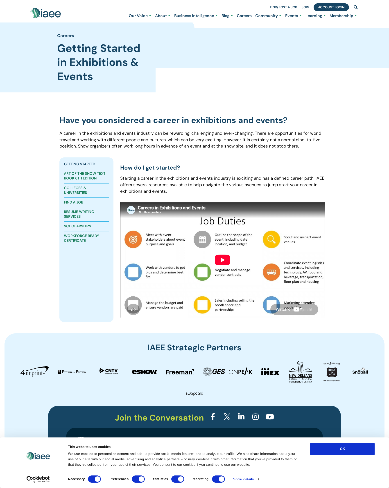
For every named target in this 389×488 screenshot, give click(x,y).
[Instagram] (255, 416)
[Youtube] (270, 416)
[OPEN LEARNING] (324, 16)
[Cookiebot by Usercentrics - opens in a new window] (38, 479)
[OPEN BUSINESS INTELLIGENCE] (216, 16)
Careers (65, 35)
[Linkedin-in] (241, 416)
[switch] (138, 479)
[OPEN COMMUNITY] (280, 16)
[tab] (86, 164)
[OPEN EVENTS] (300, 16)
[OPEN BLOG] (232, 16)
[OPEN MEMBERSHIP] (355, 16)
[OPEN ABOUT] (169, 16)
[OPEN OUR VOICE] (150, 16)
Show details (243, 479)
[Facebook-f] (212, 416)
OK (342, 449)
